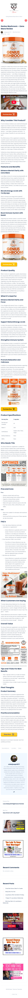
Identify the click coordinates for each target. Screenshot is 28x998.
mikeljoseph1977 (7, 32)
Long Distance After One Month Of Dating (14, 894)
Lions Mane (13, 748)
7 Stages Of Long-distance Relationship (14, 898)
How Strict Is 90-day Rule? (11, 813)
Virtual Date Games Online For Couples (14, 888)
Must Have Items (16, 32)
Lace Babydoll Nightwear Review (13, 804)
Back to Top (14, 994)
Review (19, 748)
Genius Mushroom (5, 748)
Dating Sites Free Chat (10, 891)
